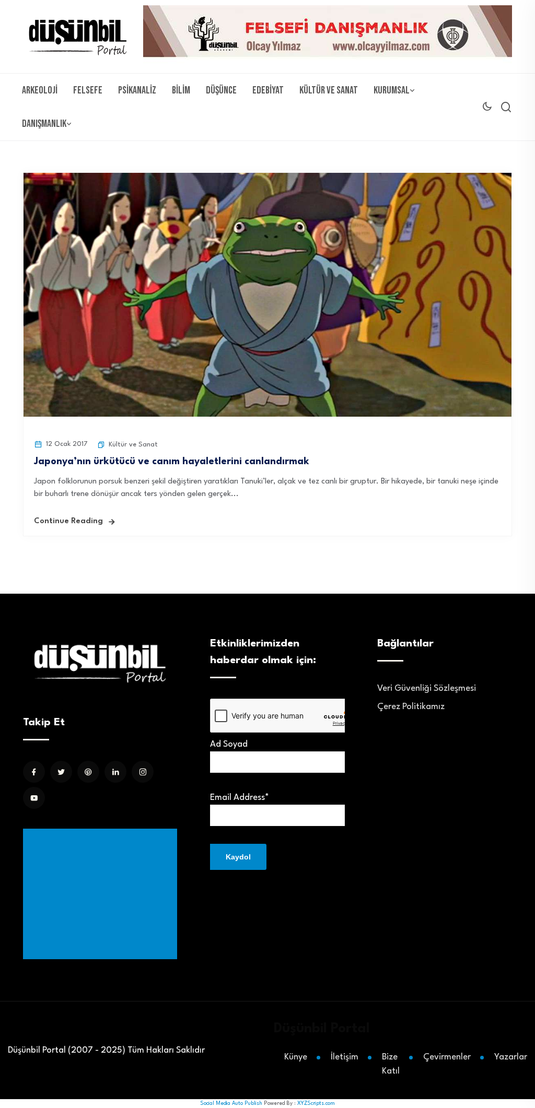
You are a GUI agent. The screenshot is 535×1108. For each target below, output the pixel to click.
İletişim (344, 1057)
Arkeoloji (39, 90)
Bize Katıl (391, 1064)
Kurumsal (392, 90)
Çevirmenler (447, 1057)
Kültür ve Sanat (328, 90)
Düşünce (221, 90)
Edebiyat (268, 90)
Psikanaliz (137, 90)
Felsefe (87, 90)
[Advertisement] (102, 894)
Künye (295, 1057)
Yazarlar (510, 1057)
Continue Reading (68, 521)
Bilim (181, 90)
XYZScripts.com (316, 1103)
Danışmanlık (44, 123)
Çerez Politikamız (411, 706)
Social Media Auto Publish (231, 1103)
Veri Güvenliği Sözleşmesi (426, 688)
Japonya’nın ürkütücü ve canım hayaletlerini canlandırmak (171, 461)
